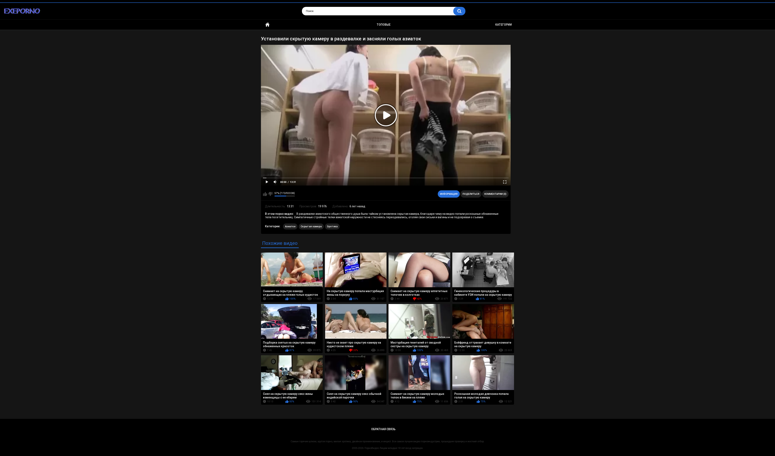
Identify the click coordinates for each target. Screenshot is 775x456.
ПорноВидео (371, 448)
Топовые (384, 24)
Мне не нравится (270, 194)
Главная (267, 25)
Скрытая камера (311, 226)
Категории (503, 24)
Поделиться (471, 194)
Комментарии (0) (495, 194)
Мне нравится (265, 194)
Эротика (332, 226)
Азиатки (290, 226)
